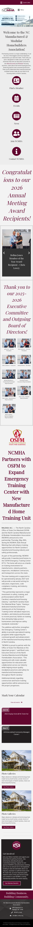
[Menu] (25, 2)
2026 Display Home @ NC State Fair (17, 714)
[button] (4, 253)
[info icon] (16, 153)
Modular (20, 63)
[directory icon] (16, 82)
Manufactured (11, 63)
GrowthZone (27, 924)
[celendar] (16, 99)
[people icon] (16, 135)
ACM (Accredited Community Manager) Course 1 (17, 733)
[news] (16, 117)
